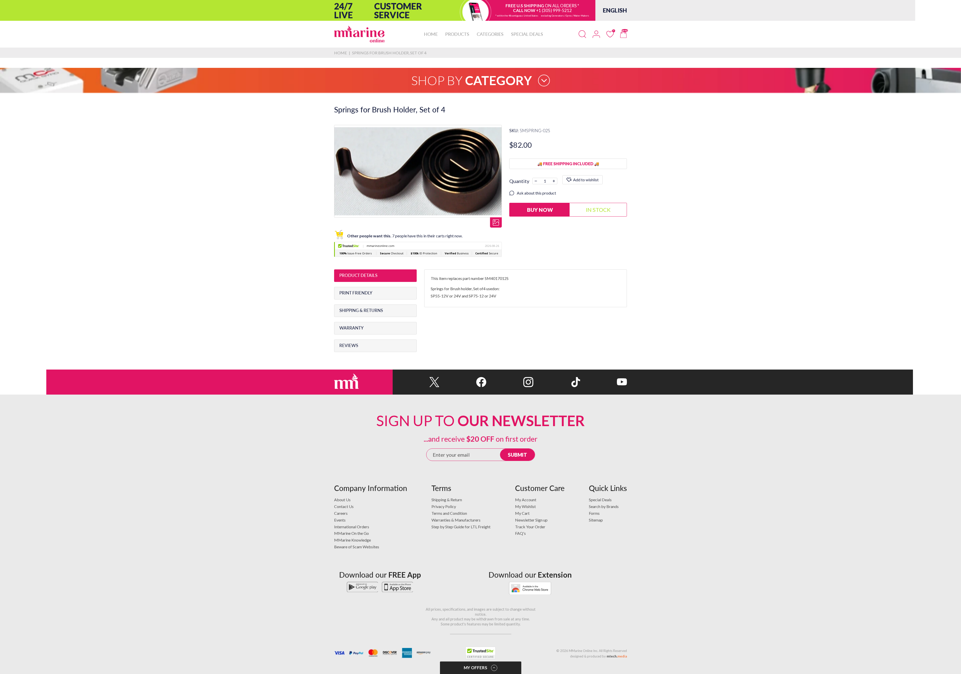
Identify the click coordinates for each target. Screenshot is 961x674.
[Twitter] (416, 382)
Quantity (519, 181)
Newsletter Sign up (531, 520)
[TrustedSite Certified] (480, 653)
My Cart (522, 513)
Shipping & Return (446, 499)
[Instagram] (509, 382)
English (615, 10)
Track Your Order (530, 526)
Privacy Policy (443, 506)
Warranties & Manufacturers (455, 520)
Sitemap (596, 520)
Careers (341, 513)
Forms (594, 513)
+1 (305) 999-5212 (554, 10)
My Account (525, 499)
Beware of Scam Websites (356, 546)
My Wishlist (525, 506)
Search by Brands (604, 506)
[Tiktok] (556, 382)
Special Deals (600, 499)
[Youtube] (603, 382)
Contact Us (344, 506)
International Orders (351, 526)
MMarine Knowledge (352, 540)
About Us (342, 499)
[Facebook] (462, 382)
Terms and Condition (449, 513)
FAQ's (520, 533)
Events (340, 520)
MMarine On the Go (351, 533)
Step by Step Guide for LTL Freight (461, 526)
